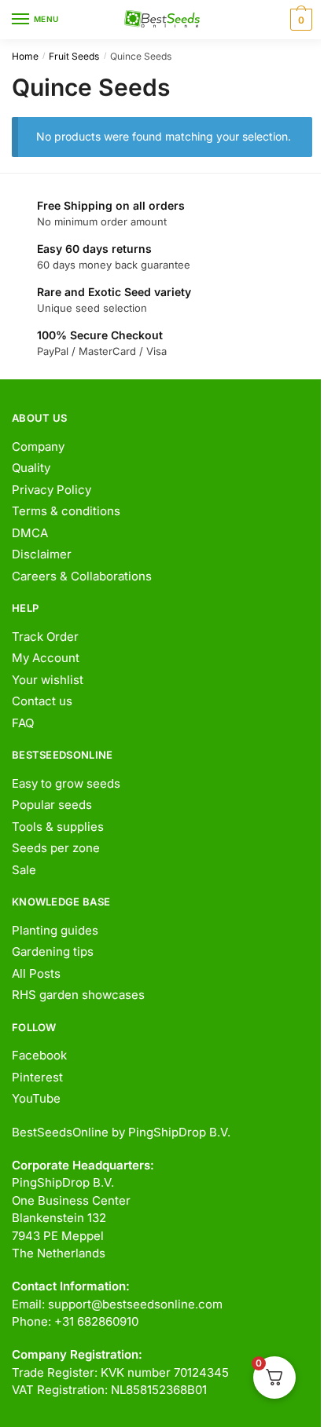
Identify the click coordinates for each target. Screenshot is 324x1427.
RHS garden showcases (78, 994)
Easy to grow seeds (66, 783)
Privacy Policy (51, 489)
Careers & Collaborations (82, 576)
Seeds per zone (56, 847)
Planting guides (55, 930)
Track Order (45, 636)
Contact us (42, 700)
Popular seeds (52, 804)
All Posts (36, 973)
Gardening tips (53, 951)
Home (25, 56)
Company (38, 446)
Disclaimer (42, 554)
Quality (31, 467)
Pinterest (37, 1077)
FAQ (23, 722)
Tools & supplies (58, 826)
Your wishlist (47, 679)
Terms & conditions (66, 510)
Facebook (39, 1055)
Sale (24, 869)
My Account (45, 657)
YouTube (36, 1098)
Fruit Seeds (74, 56)
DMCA (30, 532)
